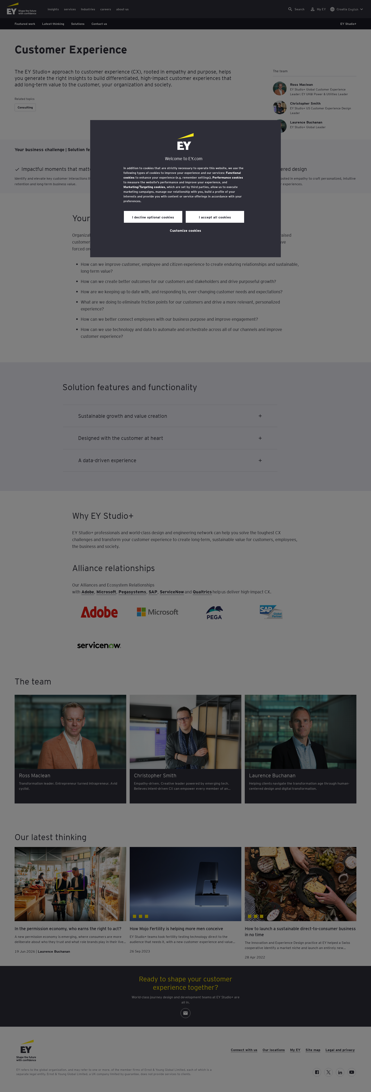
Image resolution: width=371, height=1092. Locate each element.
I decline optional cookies (153, 217)
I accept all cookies (215, 217)
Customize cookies (185, 230)
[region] (185, 188)
